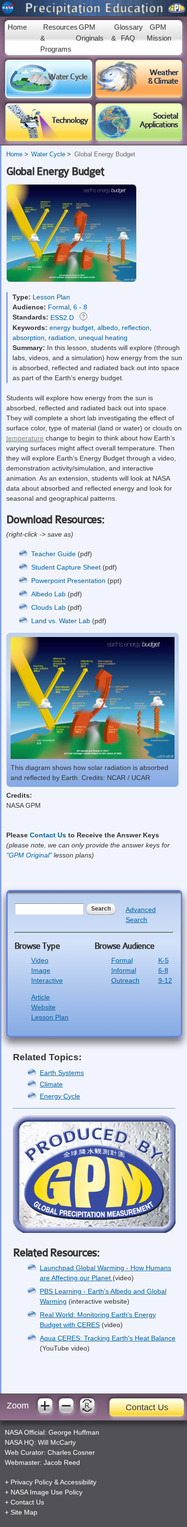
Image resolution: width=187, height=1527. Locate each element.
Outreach (125, 980)
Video (39, 960)
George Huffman (73, 1432)
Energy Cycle (60, 1096)
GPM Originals (90, 32)
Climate (51, 1084)
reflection (136, 327)
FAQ (128, 38)
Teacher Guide (54, 554)
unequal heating (103, 337)
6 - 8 (80, 307)
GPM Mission (159, 32)
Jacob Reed (62, 1462)
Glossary (128, 27)
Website (43, 1007)
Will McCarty (57, 1442)
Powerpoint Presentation (68, 580)
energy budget (71, 327)
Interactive (47, 980)
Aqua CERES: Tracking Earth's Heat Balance (107, 1338)
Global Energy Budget (104, 154)
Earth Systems (62, 1073)
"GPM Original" (29, 855)
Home (17, 27)
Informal (123, 970)
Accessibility (78, 1482)
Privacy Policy (31, 1482)
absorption (28, 337)
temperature (25, 438)
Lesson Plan (51, 297)
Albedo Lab (48, 594)
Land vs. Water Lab (60, 621)
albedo (107, 327)
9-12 (165, 980)
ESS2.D (62, 317)
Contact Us (48, 835)
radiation (61, 337)
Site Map (24, 1512)
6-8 (163, 970)
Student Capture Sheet (66, 567)
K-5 (163, 960)
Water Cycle (48, 154)
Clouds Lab (49, 607)
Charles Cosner (71, 1452)
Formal (59, 307)
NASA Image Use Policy (46, 1492)
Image (40, 970)
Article (40, 997)
